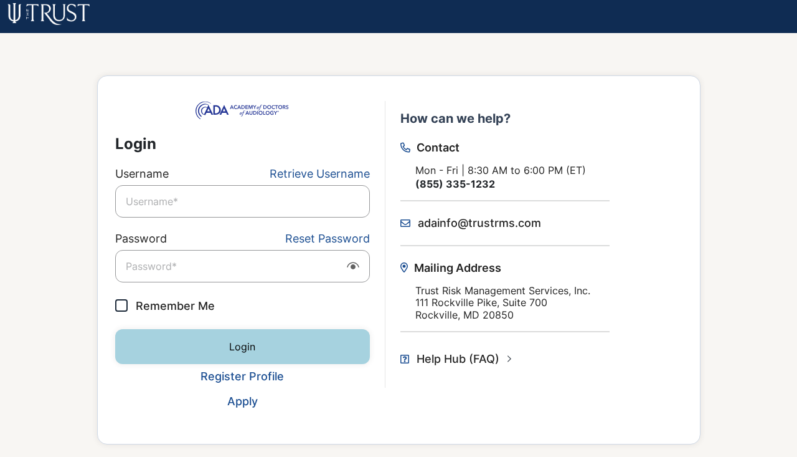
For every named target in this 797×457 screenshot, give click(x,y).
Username (142, 174)
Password (141, 239)
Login (242, 346)
